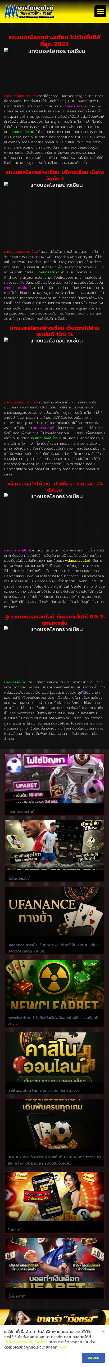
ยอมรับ (93, 1357)
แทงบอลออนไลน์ (20, 812)
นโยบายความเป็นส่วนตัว (24, 1342)
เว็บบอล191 (16, 1296)
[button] (100, 11)
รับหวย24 (15, 1230)
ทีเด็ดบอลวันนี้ (18, 878)
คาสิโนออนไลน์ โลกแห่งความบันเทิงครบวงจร (43, 1090)
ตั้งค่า (64, 1347)
